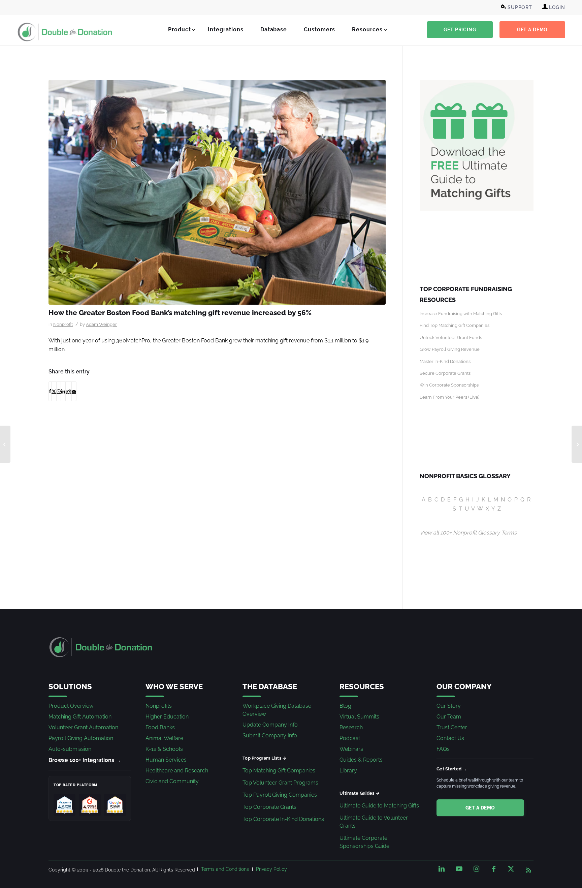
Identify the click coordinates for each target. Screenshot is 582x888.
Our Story (449, 706)
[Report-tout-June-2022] (217, 192)
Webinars (351, 749)
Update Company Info (270, 725)
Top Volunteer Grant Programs (280, 782)
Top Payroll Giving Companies (280, 795)
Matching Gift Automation (79, 716)
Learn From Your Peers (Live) (449, 397)
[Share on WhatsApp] (59, 391)
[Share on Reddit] (68, 391)
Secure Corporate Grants (445, 373)
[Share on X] (54, 391)
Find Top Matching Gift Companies (454, 325)
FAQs (443, 749)
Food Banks (160, 727)
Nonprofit (63, 324)
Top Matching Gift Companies (279, 770)
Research (351, 727)
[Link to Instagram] (476, 869)
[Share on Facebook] (50, 391)
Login (556, 7)
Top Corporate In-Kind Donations (283, 819)
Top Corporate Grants (269, 807)
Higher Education (167, 716)
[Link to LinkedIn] (442, 869)
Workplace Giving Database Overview (277, 710)
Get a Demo (480, 807)
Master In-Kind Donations (445, 361)
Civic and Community (172, 781)
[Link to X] (511, 869)
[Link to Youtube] (459, 869)
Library (348, 770)
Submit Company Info (270, 735)
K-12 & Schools (164, 749)
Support (519, 7)
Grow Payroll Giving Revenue (450, 349)
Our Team (449, 716)
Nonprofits (159, 706)
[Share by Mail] (74, 391)
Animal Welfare (164, 738)
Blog (345, 706)
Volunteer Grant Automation (83, 727)
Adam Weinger (101, 324)
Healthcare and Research (177, 770)
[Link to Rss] (528, 869)
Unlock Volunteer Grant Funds (451, 337)
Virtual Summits (359, 716)
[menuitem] (517, 7)
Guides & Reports (361, 760)
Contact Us (450, 738)
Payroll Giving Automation (80, 738)
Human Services (166, 760)
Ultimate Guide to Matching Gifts (379, 805)
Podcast (350, 738)
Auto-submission (69, 749)
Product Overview (71, 706)
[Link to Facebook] (494, 869)
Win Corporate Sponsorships (449, 385)
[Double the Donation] (65, 32)
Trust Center (452, 727)
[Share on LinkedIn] (63, 391)
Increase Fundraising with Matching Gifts (461, 313)
